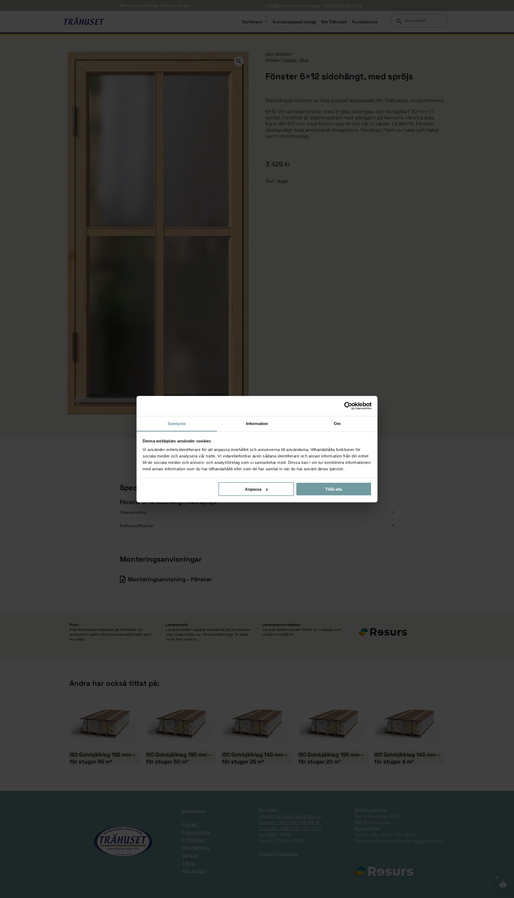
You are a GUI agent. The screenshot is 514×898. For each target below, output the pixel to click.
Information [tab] (257, 423)
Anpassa (253, 489)
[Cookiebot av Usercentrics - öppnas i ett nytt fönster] (348, 406)
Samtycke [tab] (177, 423)
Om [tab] (337, 423)
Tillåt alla (333, 489)
